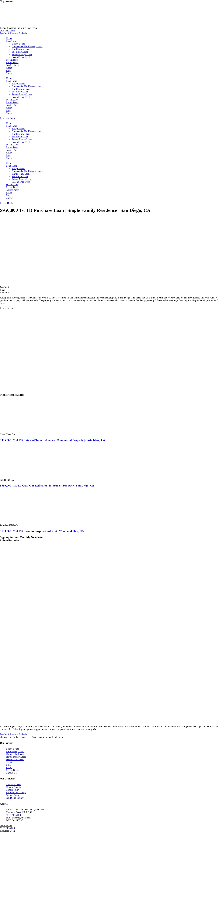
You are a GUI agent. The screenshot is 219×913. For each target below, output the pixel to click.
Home (9, 38)
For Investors (12, 60)
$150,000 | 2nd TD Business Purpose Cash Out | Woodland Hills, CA (42, 531)
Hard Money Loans (21, 49)
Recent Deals (12, 62)
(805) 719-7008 (7, 30)
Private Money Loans (22, 54)
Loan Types (11, 41)
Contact (9, 73)
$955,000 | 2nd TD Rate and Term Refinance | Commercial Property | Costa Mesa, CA (52, 440)
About (9, 68)
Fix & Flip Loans (20, 51)
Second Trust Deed (21, 57)
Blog (8, 70)
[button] (109, 287)
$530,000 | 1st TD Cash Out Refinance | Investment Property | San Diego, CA (47, 485)
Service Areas (12, 65)
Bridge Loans (18, 43)
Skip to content (7, 1)
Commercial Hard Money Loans (27, 46)
